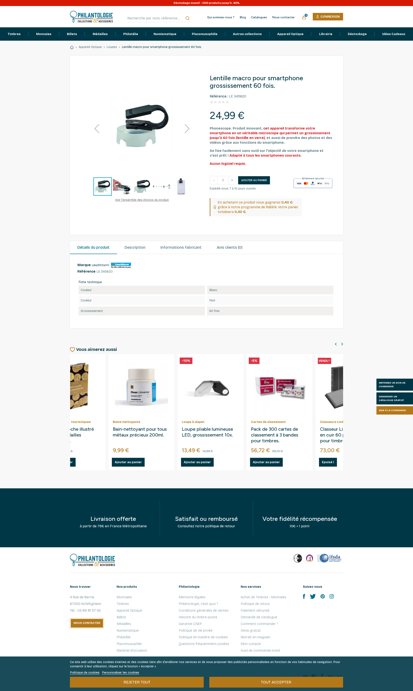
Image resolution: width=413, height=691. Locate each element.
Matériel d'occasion (132, 650)
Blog (243, 17)
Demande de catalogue (259, 617)
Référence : (219, 96)
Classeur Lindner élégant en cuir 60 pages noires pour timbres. (308, 435)
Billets (121, 617)
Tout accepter (276, 682)
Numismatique (128, 630)
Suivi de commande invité (260, 650)
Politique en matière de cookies (203, 637)
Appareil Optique (129, 610)
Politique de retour (255, 604)
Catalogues (259, 17)
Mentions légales (192, 597)
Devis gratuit (251, 630)
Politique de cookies (85, 672)
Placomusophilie (129, 644)
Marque (84, 265)
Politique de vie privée (196, 630)
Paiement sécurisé (255, 610)
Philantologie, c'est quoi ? (198, 604)
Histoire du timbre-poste (198, 617)
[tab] (93, 247)
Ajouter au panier (254, 180)
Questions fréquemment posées (204, 644)
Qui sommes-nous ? (220, 17)
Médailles (124, 624)
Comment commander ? (259, 624)
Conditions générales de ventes (203, 610)
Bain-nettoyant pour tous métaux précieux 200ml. (101, 432)
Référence (86, 271)
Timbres (123, 604)
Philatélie (124, 637)
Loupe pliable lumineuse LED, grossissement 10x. (169, 432)
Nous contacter (283, 17)
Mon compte (251, 644)
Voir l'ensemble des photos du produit (142, 200)
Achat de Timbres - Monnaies (263, 597)
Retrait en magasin (255, 637)
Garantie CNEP (190, 624)
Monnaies (124, 597)
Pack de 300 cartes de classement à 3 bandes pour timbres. (236, 435)
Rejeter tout (136, 682)
